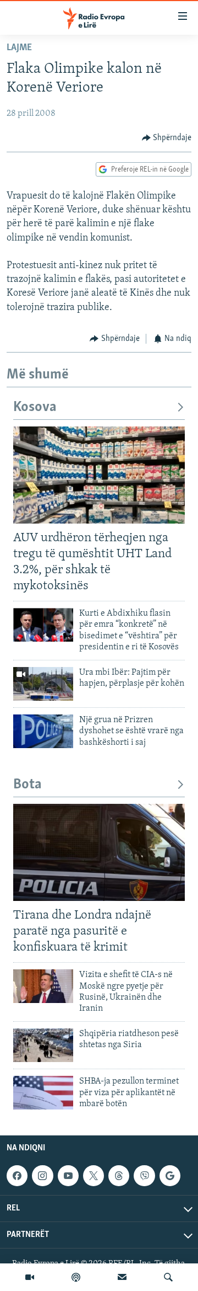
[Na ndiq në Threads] (118, 1175)
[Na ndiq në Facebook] (17, 1175)
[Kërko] (168, 1277)
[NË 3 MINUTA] (122, 1277)
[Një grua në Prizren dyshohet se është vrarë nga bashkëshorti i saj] (43, 731)
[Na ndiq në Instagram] (42, 1175)
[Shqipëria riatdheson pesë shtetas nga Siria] (43, 1045)
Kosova (35, 407)
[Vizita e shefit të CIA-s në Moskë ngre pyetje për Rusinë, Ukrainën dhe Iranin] (43, 986)
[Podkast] (75, 1277)
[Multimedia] (29, 1277)
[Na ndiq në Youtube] (68, 1175)
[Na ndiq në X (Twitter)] (93, 1175)
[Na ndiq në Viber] (144, 1175)
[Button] (167, 138)
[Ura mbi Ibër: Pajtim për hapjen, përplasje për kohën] (43, 684)
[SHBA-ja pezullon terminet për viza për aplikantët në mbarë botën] (43, 1092)
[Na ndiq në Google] (170, 1175)
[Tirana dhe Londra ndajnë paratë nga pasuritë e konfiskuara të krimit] (99, 852)
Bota (27, 784)
